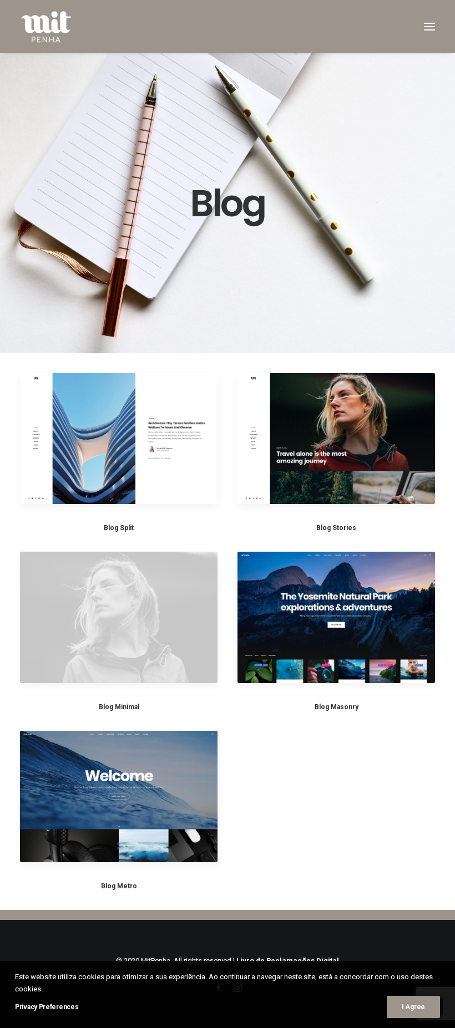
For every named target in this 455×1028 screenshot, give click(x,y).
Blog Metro (119, 886)
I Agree (413, 1007)
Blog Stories (336, 528)
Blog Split (119, 528)
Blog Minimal (119, 707)
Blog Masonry (336, 707)
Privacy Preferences (46, 1007)
